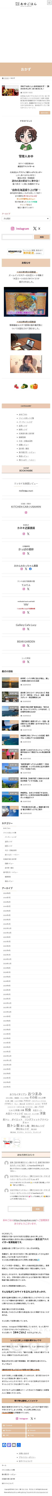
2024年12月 (7, 959)
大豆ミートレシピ (14, 1113)
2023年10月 (7, 1012)
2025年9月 (6, 937)
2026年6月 (6, 902)
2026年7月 (6, 898)
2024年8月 (6, 968)
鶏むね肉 (34, 1129)
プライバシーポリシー (27, 1457)
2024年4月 (6, 986)
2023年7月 (6, 1025)
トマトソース (11, 1107)
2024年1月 (6, 999)
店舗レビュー (24, 445)
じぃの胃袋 (26, 658)
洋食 (43, 1113)
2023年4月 (6, 1038)
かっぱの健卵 (26, 549)
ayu (34, 1179)
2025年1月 (6, 955)
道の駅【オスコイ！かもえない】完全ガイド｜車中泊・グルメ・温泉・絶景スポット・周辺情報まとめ (34, 695)
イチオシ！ (8, 1104)
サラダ (44, 1104)
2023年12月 (7, 1003)
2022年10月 (7, 1065)
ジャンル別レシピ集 (26, 418)
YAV (26, 604)
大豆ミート (38, 1110)
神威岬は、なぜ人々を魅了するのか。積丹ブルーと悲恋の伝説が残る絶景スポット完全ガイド (34, 795)
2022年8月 (6, 1073)
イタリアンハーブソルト (39, 1101)
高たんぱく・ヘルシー (27, 460)
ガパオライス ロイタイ (33, 1104)
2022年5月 (6, 1087)
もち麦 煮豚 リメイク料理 (13, 1101)
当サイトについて (25, 1461)
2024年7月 (6, 972)
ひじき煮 (42, 1098)
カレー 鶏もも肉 (19, 1104)
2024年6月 (6, 977)
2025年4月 (6, 950)
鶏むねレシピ (23, 1129)
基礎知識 (22, 437)
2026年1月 (6, 924)
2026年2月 (6, 920)
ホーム (4, 1465)
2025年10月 (7, 933)
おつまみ (35, 1093)
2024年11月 (7, 963)
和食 (28, 1109)
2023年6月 (6, 1029)
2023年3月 (6, 1043)
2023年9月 (6, 1016)
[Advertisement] (26, 35)
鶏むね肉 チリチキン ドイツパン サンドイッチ (25, 1132)
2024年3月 (6, 990)
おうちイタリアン (18, 1094)
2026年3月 (6, 915)
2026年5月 (6, 906)
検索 (42, 237)
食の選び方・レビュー (27, 452)
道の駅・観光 (24, 448)
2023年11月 (7, 1007)
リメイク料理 (14, 1110)
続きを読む (44, 112)
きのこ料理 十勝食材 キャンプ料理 (17, 1098)
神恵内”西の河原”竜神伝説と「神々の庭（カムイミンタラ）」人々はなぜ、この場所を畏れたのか (35, 709)
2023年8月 (6, 1021)
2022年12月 (7, 1056)
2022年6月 (6, 1082)
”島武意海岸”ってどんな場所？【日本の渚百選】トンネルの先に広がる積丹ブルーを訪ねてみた (34, 766)
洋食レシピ (25, 1117)
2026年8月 (6, 893)
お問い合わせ (24, 1453)
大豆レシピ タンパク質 (31, 1114)
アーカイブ (6, 214)
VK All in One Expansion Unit (40, 1492)
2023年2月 (6, 1047)
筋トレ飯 (13, 1125)
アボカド (27, 1101)
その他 (33, 1097)
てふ (28, 585)
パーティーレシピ (25, 422)
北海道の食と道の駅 (26, 433)
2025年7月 (6, 942)
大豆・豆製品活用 (25, 441)
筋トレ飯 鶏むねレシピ (33, 1125)
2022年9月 (6, 1069)
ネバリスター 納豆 (31, 1107)
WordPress (14, 1492)
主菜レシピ (23, 426)
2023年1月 (6, 1052)
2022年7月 (6, 1078)
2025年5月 (6, 946)
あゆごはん (23, 414)
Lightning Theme (25, 1492)
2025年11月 (7, 928)
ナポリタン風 (20, 1107)
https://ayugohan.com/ (25, 1220)
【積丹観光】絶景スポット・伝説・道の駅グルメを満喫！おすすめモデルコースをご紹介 (34, 723)
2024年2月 (6, 994)
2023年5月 (6, 1034)
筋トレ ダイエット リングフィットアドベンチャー (26, 1121)
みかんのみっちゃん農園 (26, 565)
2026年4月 (6, 911)
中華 (22, 1110)
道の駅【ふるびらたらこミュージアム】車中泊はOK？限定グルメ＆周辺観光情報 (35, 752)
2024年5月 (6, 981)
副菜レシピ (23, 429)
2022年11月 (7, 1060)
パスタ (41, 1107)
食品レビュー (24, 456)
